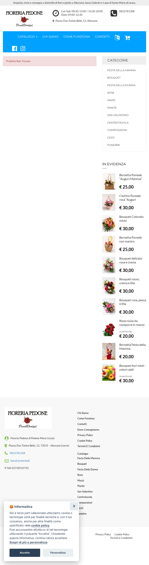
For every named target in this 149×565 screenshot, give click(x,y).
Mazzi (111, 100)
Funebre (113, 144)
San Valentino (118, 115)
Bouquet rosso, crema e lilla (129, 281)
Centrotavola (117, 122)
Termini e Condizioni (121, 537)
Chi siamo (82, 412)
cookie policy (40, 525)
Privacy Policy (103, 534)
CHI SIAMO (50, 36)
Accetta (25, 552)
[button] (116, 37)
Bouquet (113, 77)
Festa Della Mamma (121, 70)
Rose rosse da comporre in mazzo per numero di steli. (132, 324)
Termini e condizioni (88, 446)
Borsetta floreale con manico (130, 239)
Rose (110, 92)
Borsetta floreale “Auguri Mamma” (130, 177)
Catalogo (27, 36)
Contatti (82, 424)
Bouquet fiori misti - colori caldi (132, 367)
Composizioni (117, 130)
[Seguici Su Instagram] (21, 47)
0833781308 (127, 11)
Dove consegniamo (88, 429)
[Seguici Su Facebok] (13, 47)
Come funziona (85, 418)
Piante (112, 107)
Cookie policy (84, 440)
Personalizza (58, 552)
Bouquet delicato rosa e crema (130, 260)
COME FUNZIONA (76, 36)
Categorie (117, 60)
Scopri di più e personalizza (28, 542)
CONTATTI (102, 36)
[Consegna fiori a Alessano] (25, 18)
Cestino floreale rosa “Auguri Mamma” (130, 199)
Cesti (110, 137)
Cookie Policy (121, 534)
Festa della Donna (121, 85)
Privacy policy (85, 435)
